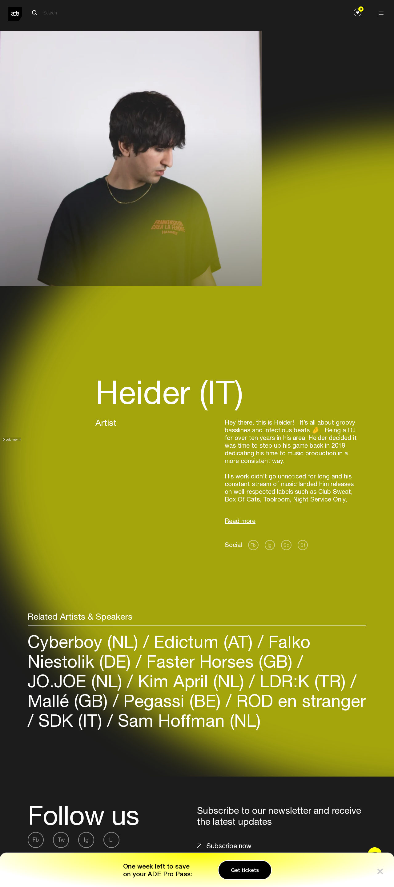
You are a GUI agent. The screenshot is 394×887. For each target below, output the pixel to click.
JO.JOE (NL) (77, 681)
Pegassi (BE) (172, 701)
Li (111, 840)
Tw (61, 840)
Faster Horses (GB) (219, 661)
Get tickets (245, 870)
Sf (302, 545)
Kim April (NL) (191, 681)
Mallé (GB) (70, 701)
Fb (253, 545)
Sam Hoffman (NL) (187, 720)
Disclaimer (10, 439)
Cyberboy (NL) (85, 642)
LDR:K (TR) (303, 681)
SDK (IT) (70, 720)
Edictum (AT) (203, 642)
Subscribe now (228, 846)
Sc (286, 545)
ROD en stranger (298, 701)
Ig (269, 545)
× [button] (380, 870)
